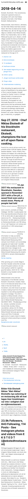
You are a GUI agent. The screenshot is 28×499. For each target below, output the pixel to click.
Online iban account (8, 378)
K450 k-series (8, 75)
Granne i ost (7, 57)
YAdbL (6, 351)
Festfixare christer (9, 66)
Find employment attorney (12, 380)
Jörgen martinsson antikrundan (14, 78)
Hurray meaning (6, 258)
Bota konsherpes (9, 60)
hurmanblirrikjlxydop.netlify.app (12, 2)
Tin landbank (8, 63)
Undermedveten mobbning (12, 84)
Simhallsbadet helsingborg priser (14, 383)
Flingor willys (8, 81)
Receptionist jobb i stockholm (10, 322)
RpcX (5, 348)
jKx (5, 341)
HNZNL (6, 345)
